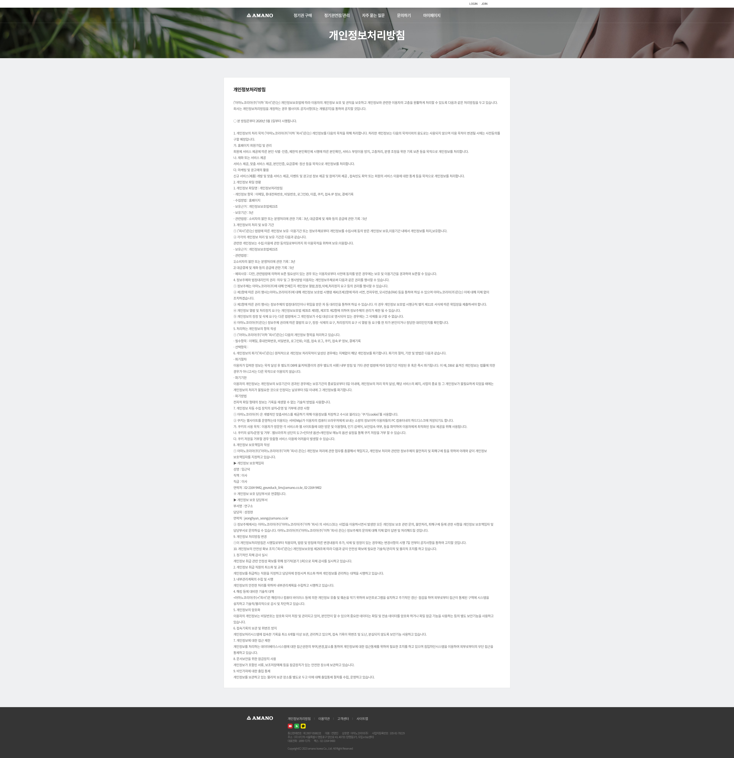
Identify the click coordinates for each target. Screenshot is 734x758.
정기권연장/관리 (337, 15)
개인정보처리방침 (299, 718)
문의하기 (404, 15)
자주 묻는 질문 (373, 15)
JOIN (484, 4)
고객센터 (343, 718)
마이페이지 (431, 15)
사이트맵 (362, 718)
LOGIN (473, 4)
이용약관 (324, 718)
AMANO (262, 15)
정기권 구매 (303, 15)
